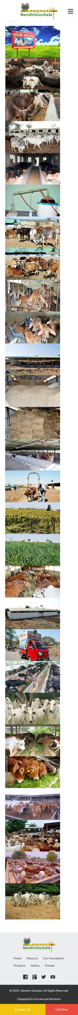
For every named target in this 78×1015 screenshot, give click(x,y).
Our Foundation (53, 958)
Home (17, 958)
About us (32, 958)
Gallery (35, 965)
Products (20, 965)
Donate (49, 965)
